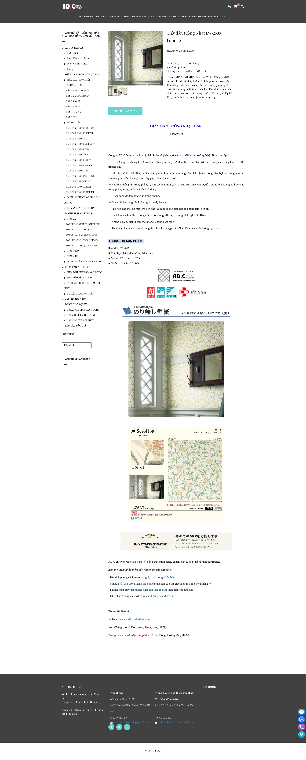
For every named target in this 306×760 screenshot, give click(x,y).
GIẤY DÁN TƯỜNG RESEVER (79, 133)
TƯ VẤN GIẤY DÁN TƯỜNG (81, 208)
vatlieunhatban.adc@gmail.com (131, 722)
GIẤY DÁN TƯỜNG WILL (77, 154)
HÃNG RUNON (73, 106)
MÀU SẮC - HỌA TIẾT (78, 79)
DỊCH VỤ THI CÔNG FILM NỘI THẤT (82, 285)
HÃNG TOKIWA (73, 111)
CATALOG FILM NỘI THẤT (81, 314)
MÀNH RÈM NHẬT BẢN (135, 16)
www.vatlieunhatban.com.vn (136, 619)
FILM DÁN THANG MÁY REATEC (84, 272)
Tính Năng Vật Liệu (78, 58)
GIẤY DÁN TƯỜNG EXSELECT (80, 143)
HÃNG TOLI (71, 117)
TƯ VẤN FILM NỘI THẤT (80, 293)
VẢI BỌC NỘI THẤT (178, 16)
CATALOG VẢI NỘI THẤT (80, 320)
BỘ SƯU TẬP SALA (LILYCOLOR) (81, 245)
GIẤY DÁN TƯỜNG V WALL (79, 149)
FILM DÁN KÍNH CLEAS (79, 277)
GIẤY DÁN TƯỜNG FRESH (78, 186)
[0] (234, 6)
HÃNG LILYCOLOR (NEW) (78, 95)
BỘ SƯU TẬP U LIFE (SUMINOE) (81, 234)
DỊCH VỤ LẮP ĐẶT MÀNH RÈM (84, 261)
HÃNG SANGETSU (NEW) (78, 90)
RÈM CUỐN (73, 250)
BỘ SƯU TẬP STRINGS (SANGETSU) (83, 224)
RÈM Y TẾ (72, 256)
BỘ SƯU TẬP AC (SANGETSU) (80, 229)
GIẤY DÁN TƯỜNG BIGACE (79, 165)
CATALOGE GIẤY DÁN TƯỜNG (83, 309)
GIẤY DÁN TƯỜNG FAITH (78, 138)
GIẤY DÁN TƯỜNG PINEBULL (80, 192)
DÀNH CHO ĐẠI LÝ (197, 16)
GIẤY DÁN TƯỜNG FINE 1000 (80, 128)
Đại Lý (70, 69)
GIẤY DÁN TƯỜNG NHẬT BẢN (108, 16)
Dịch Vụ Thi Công (77, 63)
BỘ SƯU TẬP (74, 122)
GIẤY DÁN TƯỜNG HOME (78, 181)
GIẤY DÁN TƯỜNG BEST (77, 170)
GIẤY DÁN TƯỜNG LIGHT (78, 160)
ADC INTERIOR (86, 16)
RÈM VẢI (72, 218)
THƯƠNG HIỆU (75, 85)
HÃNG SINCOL (73, 101)
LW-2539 (124, 247)
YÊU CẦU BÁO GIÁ (216, 16)
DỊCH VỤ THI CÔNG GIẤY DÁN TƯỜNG (82, 200)
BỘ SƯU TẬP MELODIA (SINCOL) (82, 240)
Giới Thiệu (73, 52)
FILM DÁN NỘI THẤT (157, 16)
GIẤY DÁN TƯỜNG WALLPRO (80, 176)
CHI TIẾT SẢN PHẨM (125, 110)
